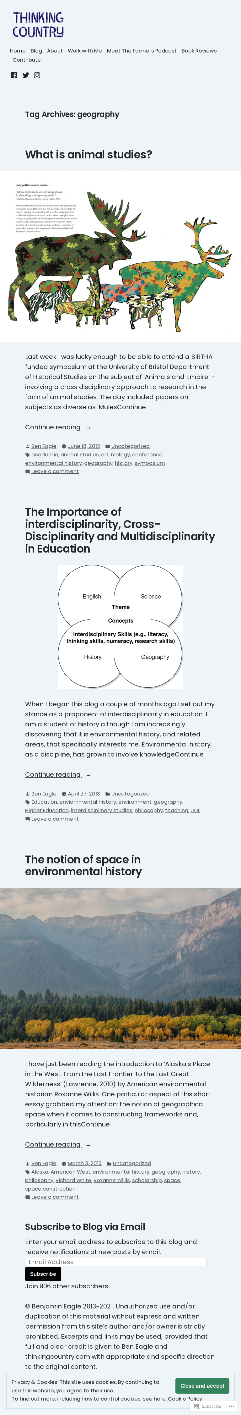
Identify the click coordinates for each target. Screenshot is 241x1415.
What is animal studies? (88, 154)
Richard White (73, 1180)
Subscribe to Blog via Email (85, 1226)
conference (147, 454)
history (123, 463)
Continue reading (53, 427)
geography (98, 463)
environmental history (53, 463)
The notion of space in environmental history (83, 865)
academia (44, 454)
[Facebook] (15, 75)
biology (120, 454)
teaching (176, 810)
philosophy (149, 810)
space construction (50, 1188)
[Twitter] (25, 75)
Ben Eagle (43, 446)
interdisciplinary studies (101, 810)
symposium (150, 463)
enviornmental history (87, 802)
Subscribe (43, 1274)
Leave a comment (55, 471)
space (172, 1180)
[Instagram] (36, 75)
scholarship (147, 1180)
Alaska (39, 1171)
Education (44, 802)
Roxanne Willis (112, 1180)
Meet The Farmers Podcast (142, 50)
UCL (195, 810)
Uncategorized (130, 446)
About (55, 50)
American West (70, 1171)
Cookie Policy (185, 1398)
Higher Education (47, 810)
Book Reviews (199, 50)
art (105, 454)
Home (18, 50)
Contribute (27, 59)
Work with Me (85, 50)
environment (135, 802)
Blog (36, 50)
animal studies (80, 454)
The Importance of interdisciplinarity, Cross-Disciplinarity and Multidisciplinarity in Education (120, 530)
